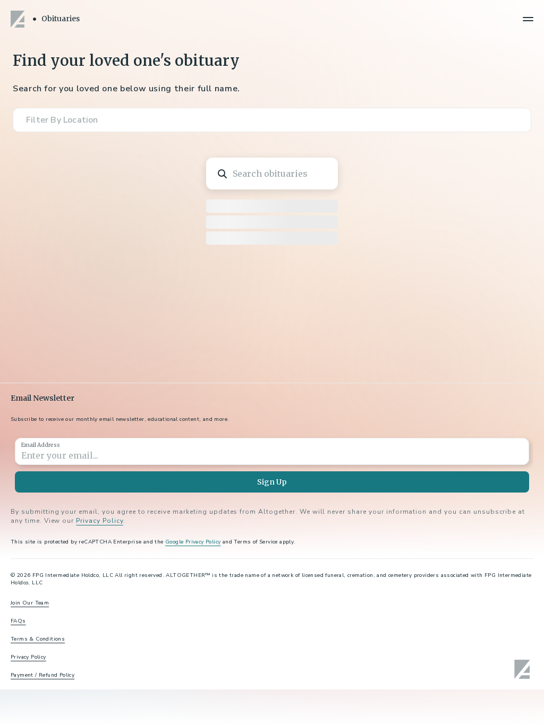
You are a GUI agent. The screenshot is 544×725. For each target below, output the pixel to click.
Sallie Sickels (438, 241)
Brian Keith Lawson (166, 248)
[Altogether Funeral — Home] (19, 19)
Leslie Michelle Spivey (178, 656)
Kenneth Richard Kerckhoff (450, 656)
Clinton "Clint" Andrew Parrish (179, 446)
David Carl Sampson (429, 446)
